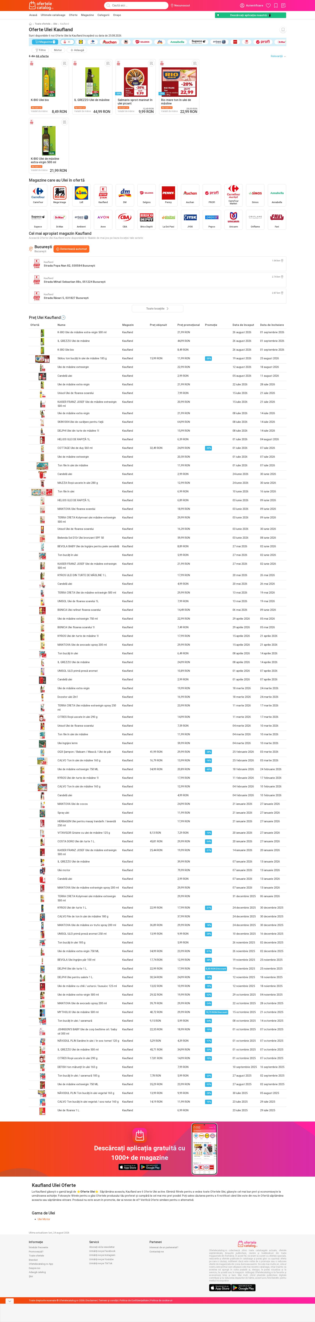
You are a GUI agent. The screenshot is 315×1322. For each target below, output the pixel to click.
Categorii (103, 15)
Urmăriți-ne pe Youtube (101, 1259)
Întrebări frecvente (38, 1247)
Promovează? (36, 1251)
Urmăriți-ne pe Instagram (102, 1255)
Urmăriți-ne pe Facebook (102, 1251)
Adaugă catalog (37, 1272)
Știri (31, 1276)
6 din (39, 56)
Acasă (33, 15)
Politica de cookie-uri (161, 1300)
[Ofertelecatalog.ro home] (41, 5)
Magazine (87, 15)
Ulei (55, 24)
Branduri (33, 1259)
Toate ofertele (42, 24)
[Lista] (283, 5)
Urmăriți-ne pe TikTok (100, 1263)
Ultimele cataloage (53, 15)
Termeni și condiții (108, 1300)
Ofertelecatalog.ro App (41, 1264)
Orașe (117, 15)
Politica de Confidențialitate (134, 1300)
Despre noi (34, 1268)
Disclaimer (91, 1300)
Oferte (73, 15)
